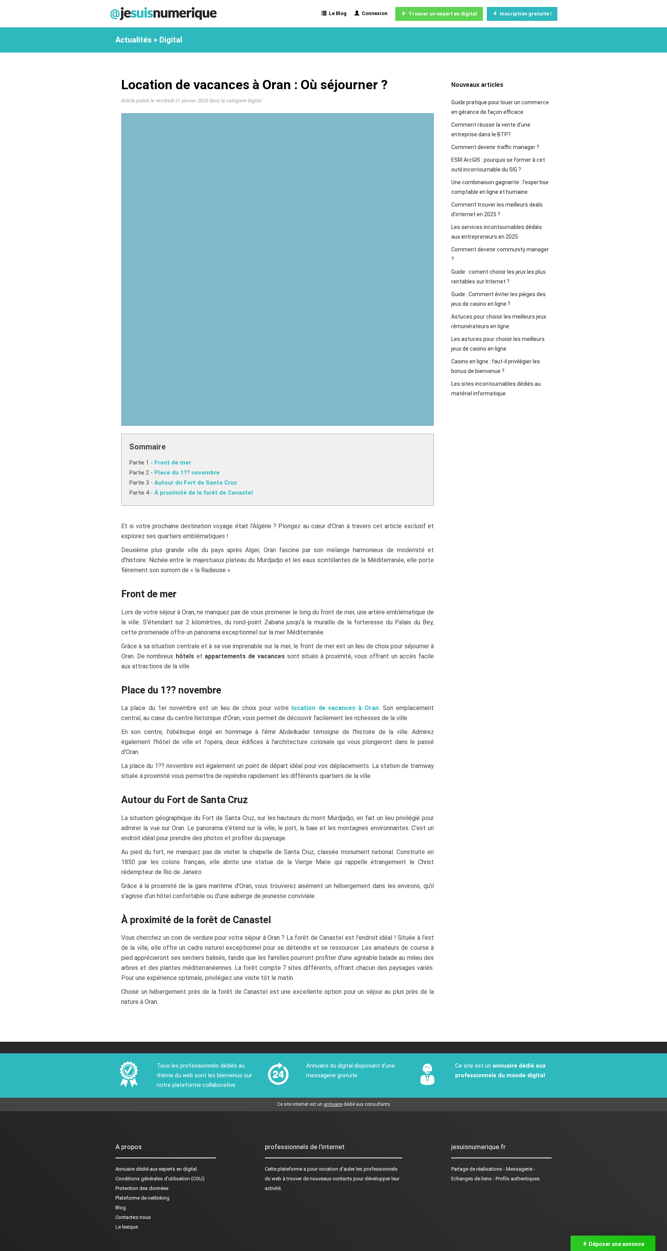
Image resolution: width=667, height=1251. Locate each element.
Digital (170, 39)
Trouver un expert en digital (441, 14)
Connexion (373, 13)
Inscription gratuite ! (525, 14)
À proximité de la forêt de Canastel (203, 492)
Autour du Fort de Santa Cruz (195, 482)
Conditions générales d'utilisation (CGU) (160, 1179)
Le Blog (337, 13)
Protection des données (142, 1188)
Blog (120, 1207)
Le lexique (126, 1227)
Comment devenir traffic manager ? (495, 147)
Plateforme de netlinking (142, 1198)
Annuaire (125, 1169)
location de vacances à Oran (335, 708)
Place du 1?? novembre (187, 472)
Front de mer (172, 462)
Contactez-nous (133, 1217)
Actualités (133, 39)
